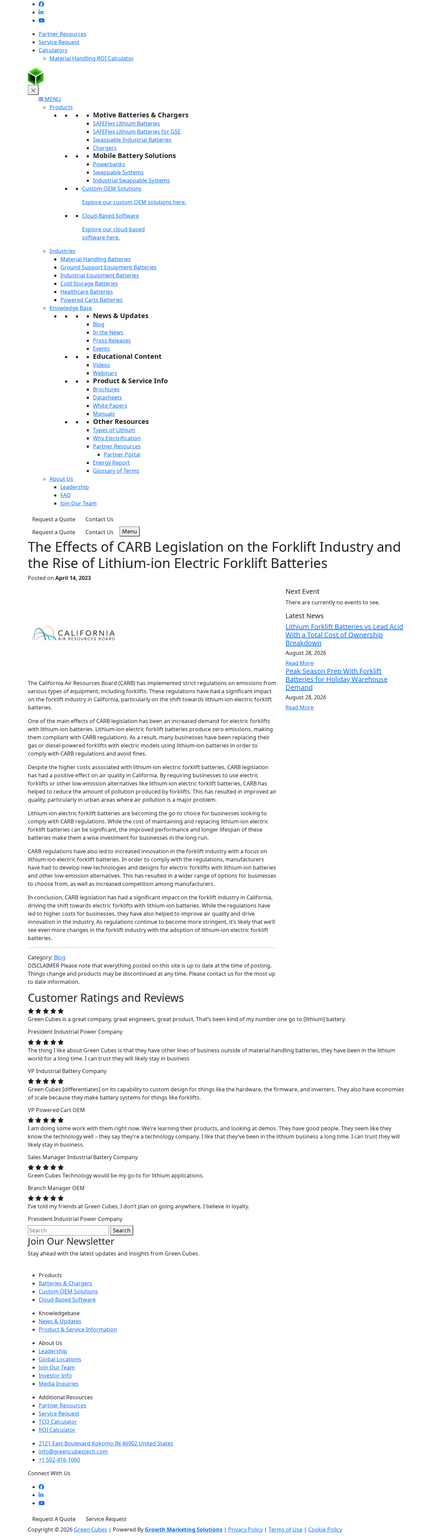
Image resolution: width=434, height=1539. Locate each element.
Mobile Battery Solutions (134, 155)
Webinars (105, 373)
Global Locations (60, 1359)
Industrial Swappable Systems (131, 180)
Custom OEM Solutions (111, 188)
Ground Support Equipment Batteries (108, 267)
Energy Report (111, 462)
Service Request (59, 42)
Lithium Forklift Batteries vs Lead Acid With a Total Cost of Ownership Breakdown (344, 634)
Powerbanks (109, 164)
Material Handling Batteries (95, 259)
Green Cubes (90, 1529)
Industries (63, 251)
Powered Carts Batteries (91, 300)
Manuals (104, 413)
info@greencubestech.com (73, 1451)
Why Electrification (117, 438)
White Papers (110, 405)
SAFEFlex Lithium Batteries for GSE (137, 131)
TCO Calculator (58, 1421)
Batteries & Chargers (65, 1283)
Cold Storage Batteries (89, 283)
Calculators (53, 50)
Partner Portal (122, 454)
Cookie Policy (325, 1529)
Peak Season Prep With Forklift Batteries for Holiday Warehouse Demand (336, 679)
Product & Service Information (78, 1329)
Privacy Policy (245, 1529)
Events (101, 348)
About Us (61, 479)
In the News (108, 332)
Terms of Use (285, 1529)
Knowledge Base (71, 308)
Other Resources (121, 421)
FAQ (65, 495)
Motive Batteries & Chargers (141, 114)
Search (122, 1230)
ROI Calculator (57, 1430)
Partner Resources (62, 34)
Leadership (74, 487)
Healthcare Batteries (86, 291)
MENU (52, 99)
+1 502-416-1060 (59, 1459)
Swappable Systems (118, 172)
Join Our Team (78, 503)
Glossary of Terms (116, 470)
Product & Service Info (130, 380)
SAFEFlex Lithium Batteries (126, 123)
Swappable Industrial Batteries (132, 139)
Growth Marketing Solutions (183, 1529)
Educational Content (127, 356)
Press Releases (112, 340)
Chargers (105, 148)
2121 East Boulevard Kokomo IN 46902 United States (106, 1443)
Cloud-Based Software (110, 215)
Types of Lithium (114, 430)
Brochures (106, 389)
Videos (101, 365)
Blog (98, 324)
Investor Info (55, 1375)
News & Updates (121, 315)
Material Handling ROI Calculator (92, 58)
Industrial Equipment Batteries (99, 275)
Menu (129, 531)
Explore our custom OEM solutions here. (134, 202)
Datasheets (107, 397)
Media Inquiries (59, 1383)
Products (61, 107)
